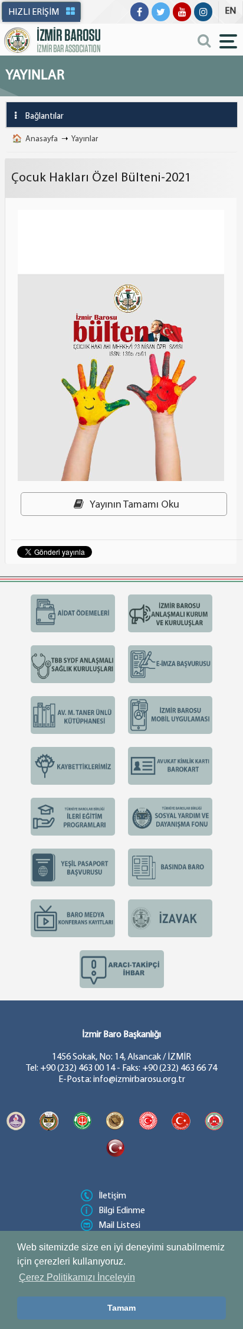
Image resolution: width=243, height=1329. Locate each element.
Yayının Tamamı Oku (133, 505)
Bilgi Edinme (121, 1211)
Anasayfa (41, 139)
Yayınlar (84, 139)
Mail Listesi (119, 1225)
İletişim (112, 1196)
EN (230, 11)
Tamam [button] (121, 1307)
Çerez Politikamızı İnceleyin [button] (77, 1277)
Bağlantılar (44, 116)
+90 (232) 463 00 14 (77, 1068)
